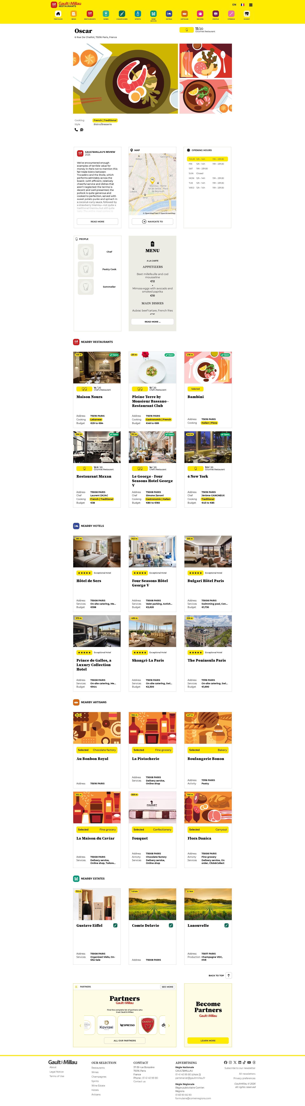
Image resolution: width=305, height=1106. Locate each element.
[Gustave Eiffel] (97, 926)
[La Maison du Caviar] (97, 830)
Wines (95, 1072)
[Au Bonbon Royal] (97, 750)
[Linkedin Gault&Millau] (239, 1062)
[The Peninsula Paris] (208, 653)
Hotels (95, 1090)
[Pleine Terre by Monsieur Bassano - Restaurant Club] (152, 390)
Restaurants (98, 1067)
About (53, 1067)
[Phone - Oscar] (77, 129)
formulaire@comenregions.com (193, 1098)
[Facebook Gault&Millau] (225, 1062)
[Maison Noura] (97, 390)
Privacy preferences (244, 1078)
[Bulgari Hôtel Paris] (208, 574)
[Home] (70, 3)
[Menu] (250, 4)
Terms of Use (57, 1076)
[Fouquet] (152, 830)
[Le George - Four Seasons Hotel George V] (152, 469)
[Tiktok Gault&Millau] (244, 1062)
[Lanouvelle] (208, 926)
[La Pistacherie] (152, 750)
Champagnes (99, 1076)
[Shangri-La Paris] (152, 653)
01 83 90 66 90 (183, 1094)
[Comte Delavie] (152, 926)
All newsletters (247, 1073)
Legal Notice (57, 1071)
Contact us (139, 1081)
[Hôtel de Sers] (97, 574)
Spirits (95, 1081)
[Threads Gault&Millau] (254, 1062)
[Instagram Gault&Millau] (230, 1062)
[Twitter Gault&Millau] (235, 1062)
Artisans (96, 1094)
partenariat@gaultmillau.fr (190, 1078)
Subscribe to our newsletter (240, 1068)
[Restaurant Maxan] (97, 469)
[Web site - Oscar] (82, 129)
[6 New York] (208, 469)
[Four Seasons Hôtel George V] (152, 574)
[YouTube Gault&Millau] (249, 1062)
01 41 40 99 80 (150, 1078)
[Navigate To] (152, 187)
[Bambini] (208, 390)
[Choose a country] (242, 4)
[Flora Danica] (208, 830)
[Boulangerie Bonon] (208, 750)
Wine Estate (98, 1085)
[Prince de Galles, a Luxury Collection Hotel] (97, 653)
